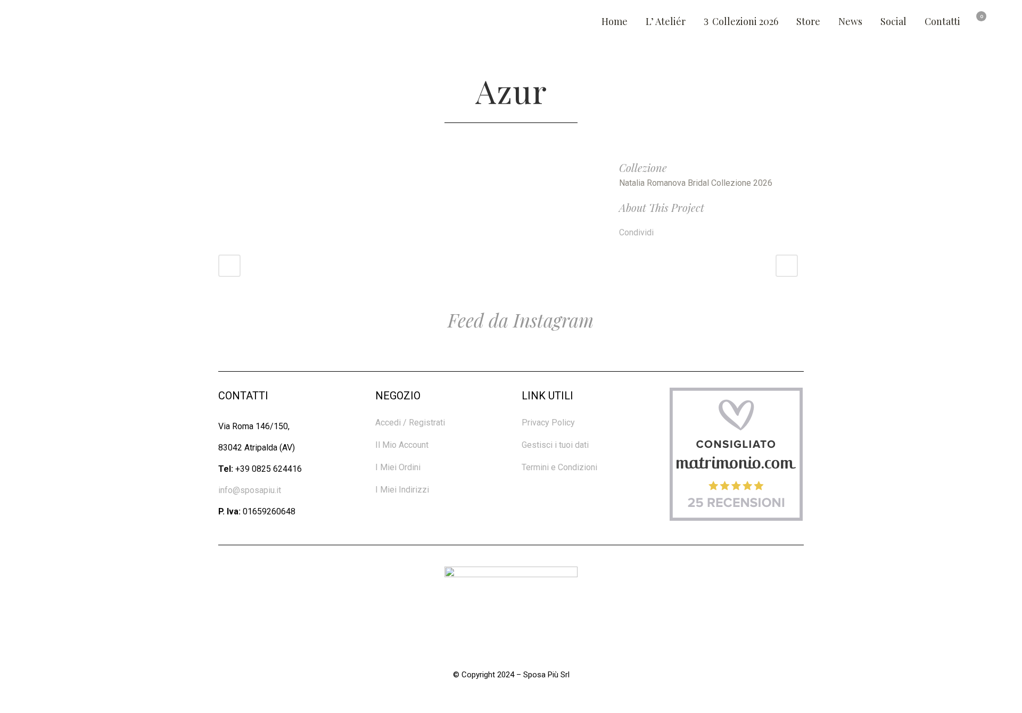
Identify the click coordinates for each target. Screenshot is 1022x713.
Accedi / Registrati (410, 422)
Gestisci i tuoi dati (555, 445)
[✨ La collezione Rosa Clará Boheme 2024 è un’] (308, 356)
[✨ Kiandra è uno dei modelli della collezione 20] (104, 356)
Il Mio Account (401, 445)
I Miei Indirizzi (402, 490)
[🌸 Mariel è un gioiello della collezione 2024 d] (918, 356)
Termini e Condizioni (559, 467)
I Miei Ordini (398, 467)
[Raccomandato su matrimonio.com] (736, 518)
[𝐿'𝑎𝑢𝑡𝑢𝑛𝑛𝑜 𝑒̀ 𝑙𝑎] (714, 356)
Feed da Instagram (518, 319)
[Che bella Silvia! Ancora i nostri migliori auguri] (511, 356)
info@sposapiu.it (249, 490)
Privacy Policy (548, 422)
